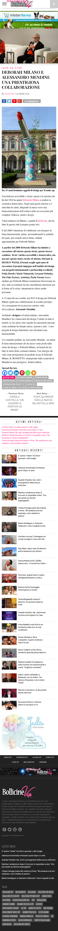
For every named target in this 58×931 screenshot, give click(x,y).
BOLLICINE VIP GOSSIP (11, 896)
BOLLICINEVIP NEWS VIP (11, 912)
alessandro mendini (24, 377)
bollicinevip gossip (11, 908)
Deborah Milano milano (43, 380)
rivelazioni (41, 900)
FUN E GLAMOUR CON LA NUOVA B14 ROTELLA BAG (43, 400)
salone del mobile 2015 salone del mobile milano (22, 387)
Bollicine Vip (29, 762)
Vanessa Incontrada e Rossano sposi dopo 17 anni (22, 430)
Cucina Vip (36, 757)
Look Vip (15, 762)
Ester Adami (43, 912)
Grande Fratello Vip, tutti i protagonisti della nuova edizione (26, 433)
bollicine (32, 892)
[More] (33, 372)
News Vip (7, 757)
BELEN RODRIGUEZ (25, 920)
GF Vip (23, 908)
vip (33, 900)
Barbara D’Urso (9, 920)
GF (52, 916)
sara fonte (46, 896)
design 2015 (31, 384)
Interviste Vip (22, 757)
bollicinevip (20, 892)
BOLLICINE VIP (8, 892)
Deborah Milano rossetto (13, 384)
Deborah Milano (41, 377)
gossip (39, 904)
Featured (6, 900)
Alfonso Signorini (10, 916)
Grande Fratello (29, 912)
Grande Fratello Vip (25, 904)
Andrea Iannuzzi (26, 916)
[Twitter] (10, 372)
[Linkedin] (16, 372)
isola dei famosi (42, 916)
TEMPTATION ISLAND (42, 920)
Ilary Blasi (7, 924)
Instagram (48, 908)
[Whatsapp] (27, 372)
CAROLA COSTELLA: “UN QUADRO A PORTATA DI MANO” (15, 403)
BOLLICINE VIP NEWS (45, 892)
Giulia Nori (10, 94)
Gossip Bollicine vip (21, 900)
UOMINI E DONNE (9, 904)
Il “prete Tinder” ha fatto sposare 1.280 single (20, 427)
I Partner (42, 762)
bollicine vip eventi (22, 924)
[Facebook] (4, 372)
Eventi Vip (50, 757)
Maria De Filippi (35, 908)
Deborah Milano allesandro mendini (17, 380)
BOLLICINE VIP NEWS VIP (30, 896)
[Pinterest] (22, 372)
